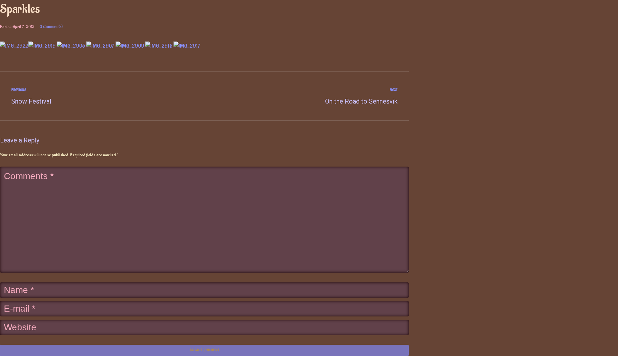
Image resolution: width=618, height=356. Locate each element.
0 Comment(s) (51, 26)
